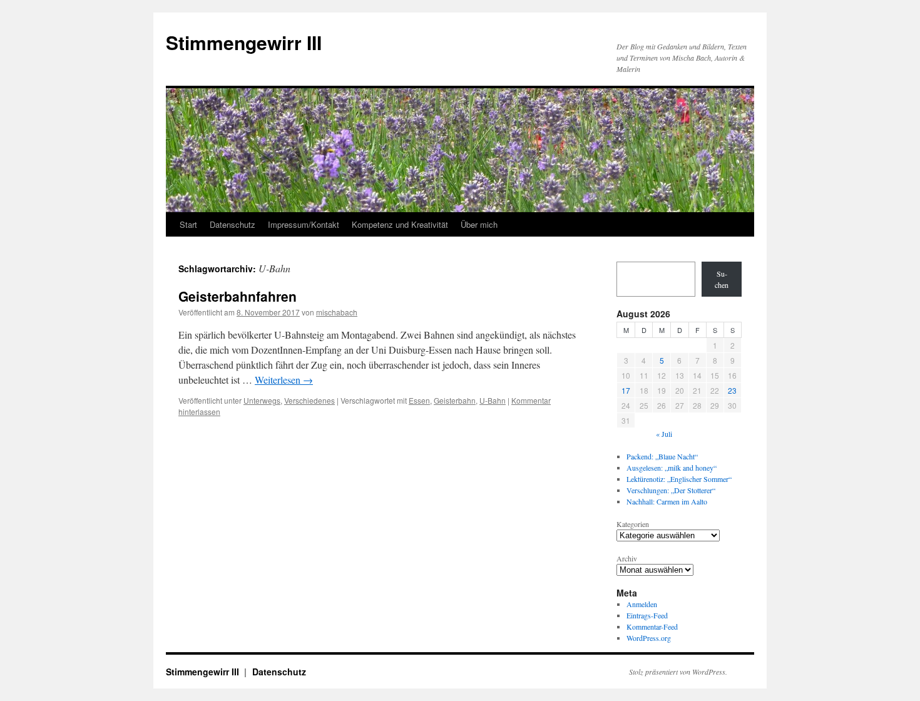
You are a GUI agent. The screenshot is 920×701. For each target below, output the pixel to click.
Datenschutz (232, 224)
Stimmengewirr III (244, 42)
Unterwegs (261, 400)
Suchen (721, 279)
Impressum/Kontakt (303, 224)
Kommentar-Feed (652, 627)
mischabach (336, 312)
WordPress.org (648, 638)
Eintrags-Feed (647, 615)
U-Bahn (492, 400)
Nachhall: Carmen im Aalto (666, 501)
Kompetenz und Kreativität (400, 224)
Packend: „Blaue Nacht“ (662, 456)
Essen (419, 400)
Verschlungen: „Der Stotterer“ (670, 490)
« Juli (664, 434)
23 (732, 390)
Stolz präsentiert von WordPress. (678, 672)
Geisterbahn (455, 400)
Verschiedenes (309, 400)
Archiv (626, 558)
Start (188, 224)
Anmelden (641, 604)
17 (625, 390)
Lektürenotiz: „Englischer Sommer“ (679, 479)
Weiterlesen (284, 379)
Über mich (479, 224)
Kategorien (632, 524)
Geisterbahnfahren (237, 296)
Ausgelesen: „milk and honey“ (671, 468)
